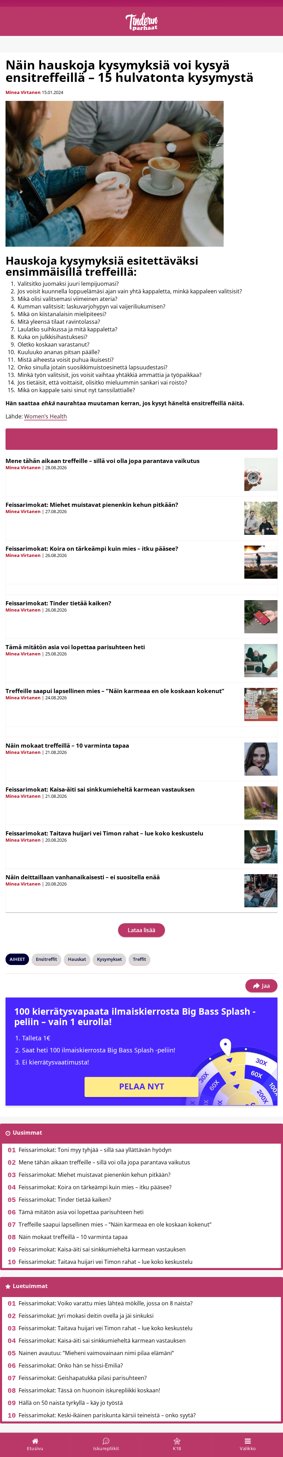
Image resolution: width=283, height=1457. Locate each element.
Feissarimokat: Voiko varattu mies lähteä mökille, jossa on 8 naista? (106, 1303)
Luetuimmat (30, 1286)
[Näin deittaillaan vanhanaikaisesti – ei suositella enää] (260, 890)
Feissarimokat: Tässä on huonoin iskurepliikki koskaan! (89, 1390)
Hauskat (77, 959)
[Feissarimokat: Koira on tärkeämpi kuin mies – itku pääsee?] (260, 562)
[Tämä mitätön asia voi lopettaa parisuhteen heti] (260, 660)
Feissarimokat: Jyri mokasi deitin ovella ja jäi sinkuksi (86, 1315)
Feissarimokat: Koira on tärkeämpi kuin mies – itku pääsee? (92, 548)
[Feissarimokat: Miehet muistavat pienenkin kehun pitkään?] (260, 518)
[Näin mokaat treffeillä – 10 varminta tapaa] (260, 759)
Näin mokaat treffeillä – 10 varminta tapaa (67, 745)
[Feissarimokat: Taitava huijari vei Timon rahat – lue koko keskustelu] (260, 846)
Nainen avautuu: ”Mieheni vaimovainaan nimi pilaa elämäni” (96, 1353)
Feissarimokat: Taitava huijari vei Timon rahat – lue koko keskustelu (104, 833)
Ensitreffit (46, 959)
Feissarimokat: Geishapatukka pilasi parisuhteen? (83, 1378)
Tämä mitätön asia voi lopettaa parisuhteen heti (75, 647)
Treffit (139, 959)
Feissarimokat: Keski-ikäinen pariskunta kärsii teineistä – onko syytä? (107, 1415)
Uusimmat (27, 1132)
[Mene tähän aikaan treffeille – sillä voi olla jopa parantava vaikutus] (260, 474)
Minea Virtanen (23, 92)
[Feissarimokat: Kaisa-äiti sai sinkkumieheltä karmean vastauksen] (260, 803)
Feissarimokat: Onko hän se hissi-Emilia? (71, 1365)
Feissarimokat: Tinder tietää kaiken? (58, 603)
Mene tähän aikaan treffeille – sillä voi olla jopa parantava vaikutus (102, 461)
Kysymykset (109, 959)
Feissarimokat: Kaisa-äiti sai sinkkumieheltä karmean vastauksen (100, 789)
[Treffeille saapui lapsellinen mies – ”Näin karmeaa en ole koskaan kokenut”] (260, 704)
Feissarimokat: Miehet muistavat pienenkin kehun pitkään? (92, 505)
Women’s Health (45, 416)
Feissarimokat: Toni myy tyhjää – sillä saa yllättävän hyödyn (95, 1150)
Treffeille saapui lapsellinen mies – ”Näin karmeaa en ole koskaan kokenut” (115, 691)
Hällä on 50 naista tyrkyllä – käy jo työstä (71, 1403)
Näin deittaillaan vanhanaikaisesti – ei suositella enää (83, 877)
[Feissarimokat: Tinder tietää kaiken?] (260, 616)
